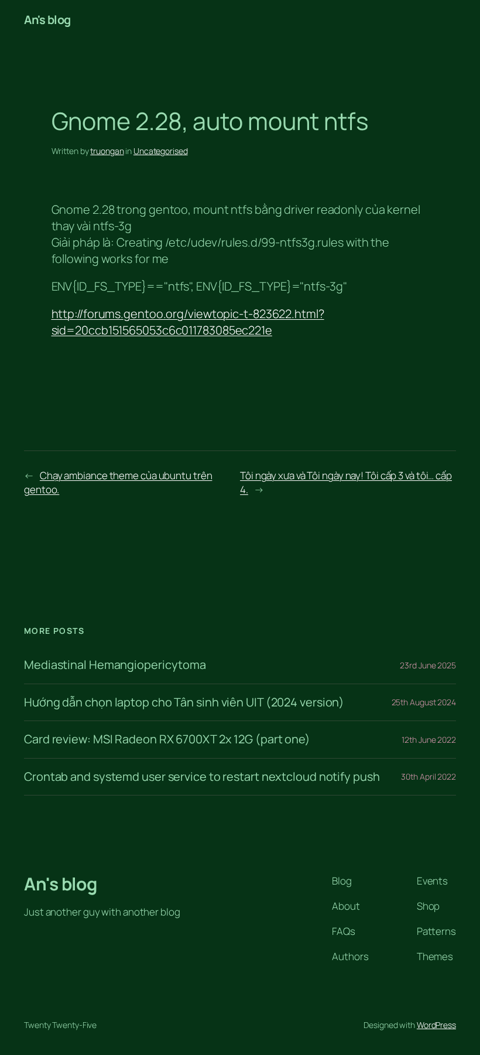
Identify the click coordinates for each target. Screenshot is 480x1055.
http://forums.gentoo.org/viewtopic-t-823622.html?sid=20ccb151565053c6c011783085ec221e (188, 322)
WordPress (436, 1024)
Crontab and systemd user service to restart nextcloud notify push (202, 776)
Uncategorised (160, 150)
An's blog (47, 20)
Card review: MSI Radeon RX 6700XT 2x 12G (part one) (167, 739)
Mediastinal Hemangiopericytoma (115, 664)
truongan (107, 150)
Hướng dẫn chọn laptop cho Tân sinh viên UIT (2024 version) (184, 702)
